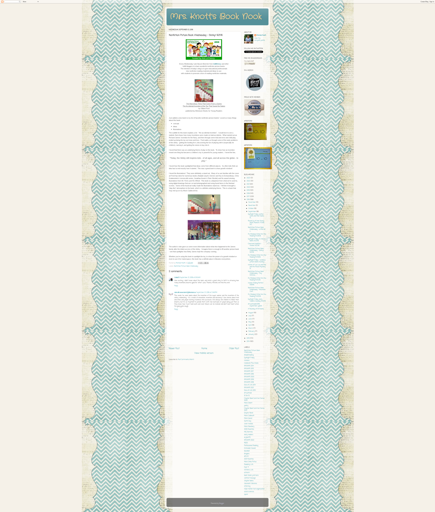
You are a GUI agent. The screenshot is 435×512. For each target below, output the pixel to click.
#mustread (248, 393)
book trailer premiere (251, 475)
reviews (246, 360)
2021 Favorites (249, 459)
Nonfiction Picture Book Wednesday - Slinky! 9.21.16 (256, 250)
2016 (248, 199)
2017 (248, 196)
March (250, 328)
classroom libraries (250, 483)
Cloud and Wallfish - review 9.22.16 (255, 245)
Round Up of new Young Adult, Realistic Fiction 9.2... (256, 223)
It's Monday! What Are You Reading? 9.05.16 (257, 295)
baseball (247, 451)
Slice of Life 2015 (250, 390)
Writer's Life (248, 470)
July (250, 316)
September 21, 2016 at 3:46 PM (206, 292)
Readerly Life (248, 464)
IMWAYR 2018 (249, 382)
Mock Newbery (249, 426)
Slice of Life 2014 (250, 385)
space (246, 494)
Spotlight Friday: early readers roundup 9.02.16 (257, 300)
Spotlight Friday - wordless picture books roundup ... (257, 261)
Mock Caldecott (249, 415)
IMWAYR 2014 (249, 366)
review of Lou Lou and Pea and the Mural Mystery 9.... (257, 267)
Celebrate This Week (251, 363)
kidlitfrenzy (217, 64)
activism (247, 472)
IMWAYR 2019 (249, 379)
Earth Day (247, 421)
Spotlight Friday (249, 358)
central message (250, 478)
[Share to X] (203, 263)
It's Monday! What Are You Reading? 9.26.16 (257, 235)
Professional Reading (251, 445)
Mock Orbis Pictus (250, 462)
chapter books (249, 481)
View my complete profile (259, 39)
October (251, 208)
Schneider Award (250, 448)
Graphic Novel (248, 413)
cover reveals (248, 424)
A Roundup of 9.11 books (256, 309)
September (252, 211)
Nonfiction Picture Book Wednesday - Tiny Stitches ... (256, 273)
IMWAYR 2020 (249, 377)
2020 (248, 187)
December (252, 202)
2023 (249, 178)
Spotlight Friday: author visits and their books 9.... (256, 216)
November (252, 205)
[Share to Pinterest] (208, 263)
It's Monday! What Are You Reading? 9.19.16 (257, 256)
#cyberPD (247, 437)
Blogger (221, 503)
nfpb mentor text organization (254, 489)
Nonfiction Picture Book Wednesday (186, 266)
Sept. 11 (246, 467)
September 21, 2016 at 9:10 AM (190, 277)
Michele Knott (261, 35)
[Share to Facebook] (205, 263)
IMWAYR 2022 (249, 440)
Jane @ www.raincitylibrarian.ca (185, 292)
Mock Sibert (248, 403)
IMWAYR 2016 (249, 374)
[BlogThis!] (201, 263)
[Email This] (199, 263)
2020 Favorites (249, 429)
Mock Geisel (248, 418)
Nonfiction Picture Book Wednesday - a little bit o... (256, 229)
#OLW (246, 456)
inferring (247, 486)
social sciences (249, 491)
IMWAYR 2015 (249, 368)
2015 (248, 338)
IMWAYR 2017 (249, 371)
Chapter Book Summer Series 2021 (254, 409)
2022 (249, 181)
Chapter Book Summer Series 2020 (254, 399)
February (251, 331)
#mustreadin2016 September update (255, 305)
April (250, 325)
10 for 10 (247, 396)
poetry (246, 405)
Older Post (234, 348)
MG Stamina (248, 432)
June (250, 319)
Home (204, 348)
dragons (246, 454)
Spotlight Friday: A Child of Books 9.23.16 (256, 240)
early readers (248, 434)
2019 (248, 190)
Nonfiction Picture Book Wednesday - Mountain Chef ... (257, 290)
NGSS (246, 443)
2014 (248, 341)
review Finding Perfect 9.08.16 (255, 284)
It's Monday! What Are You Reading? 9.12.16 (257, 279)
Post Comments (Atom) (186, 359)
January (251, 334)
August (251, 313)
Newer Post (174, 348)
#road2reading (249, 355)
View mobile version (204, 353)
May (250, 322)
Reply (176, 286)
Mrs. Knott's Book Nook (216, 16)
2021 (248, 184)
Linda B (176, 277)
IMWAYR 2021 (249, 387)
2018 (248, 193)
